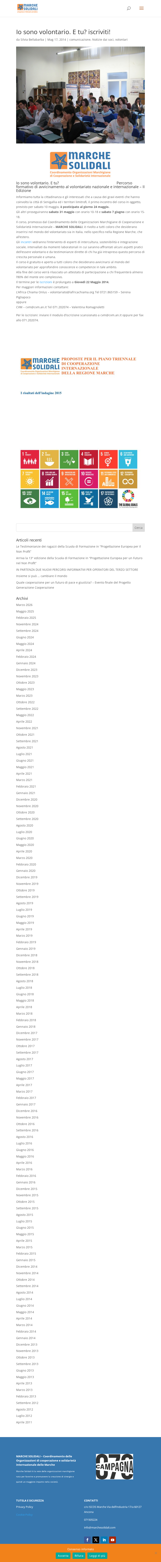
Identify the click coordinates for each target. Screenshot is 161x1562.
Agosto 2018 (24, 981)
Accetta (63, 1555)
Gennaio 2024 (25, 663)
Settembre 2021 (27, 741)
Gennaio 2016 (25, 1182)
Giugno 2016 (25, 1150)
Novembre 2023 (27, 676)
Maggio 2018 (25, 1000)
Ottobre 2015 (25, 1202)
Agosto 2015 (24, 1215)
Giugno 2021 (25, 760)
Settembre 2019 (27, 897)
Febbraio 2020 (26, 864)
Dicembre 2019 (26, 877)
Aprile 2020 (24, 851)
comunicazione (80, 40)
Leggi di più (97, 1555)
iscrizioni (46, 282)
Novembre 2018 (27, 962)
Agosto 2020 (24, 825)
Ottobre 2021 (25, 735)
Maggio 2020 (25, 845)
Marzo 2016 (24, 1169)
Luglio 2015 (24, 1221)
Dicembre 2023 (26, 670)
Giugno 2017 (25, 1072)
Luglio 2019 (24, 910)
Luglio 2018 (24, 988)
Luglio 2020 (24, 832)
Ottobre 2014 (25, 1280)
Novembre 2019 (27, 884)
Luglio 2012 (24, 1416)
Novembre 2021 (27, 728)
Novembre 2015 (27, 1195)
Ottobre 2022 (25, 702)
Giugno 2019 (25, 916)
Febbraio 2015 (26, 1253)
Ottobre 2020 (25, 812)
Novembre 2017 (27, 1039)
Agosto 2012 (24, 1409)
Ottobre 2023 (25, 683)
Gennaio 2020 (25, 871)
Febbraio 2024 (26, 657)
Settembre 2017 (27, 1052)
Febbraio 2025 (26, 618)
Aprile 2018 (24, 1007)
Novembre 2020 (27, 806)
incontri (26, 242)
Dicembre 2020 (26, 799)
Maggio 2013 (25, 1377)
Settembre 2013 (27, 1364)
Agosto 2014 (24, 1292)
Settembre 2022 (27, 709)
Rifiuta (79, 1555)
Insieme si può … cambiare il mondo (41, 576)
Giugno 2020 (25, 838)
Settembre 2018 (27, 975)
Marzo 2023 (24, 696)
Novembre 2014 (27, 1273)
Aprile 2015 (24, 1241)
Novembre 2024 (27, 624)
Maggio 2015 (25, 1234)
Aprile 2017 (24, 1085)
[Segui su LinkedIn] (104, 1540)
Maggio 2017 (25, 1078)
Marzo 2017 (24, 1091)
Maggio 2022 (25, 715)
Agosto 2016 (24, 1137)
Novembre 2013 (27, 1351)
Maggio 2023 (25, 689)
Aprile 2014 (24, 1318)
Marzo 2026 (24, 605)
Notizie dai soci (103, 40)
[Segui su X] (95, 1540)
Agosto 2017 (24, 1059)
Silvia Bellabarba (32, 40)
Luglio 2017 (24, 1065)
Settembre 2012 (27, 1403)
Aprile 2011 (24, 1422)
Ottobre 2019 (25, 890)
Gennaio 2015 (25, 1260)
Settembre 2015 (27, 1208)
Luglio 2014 (24, 1299)
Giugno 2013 (25, 1370)
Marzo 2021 (24, 780)
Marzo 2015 (24, 1247)
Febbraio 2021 (26, 786)
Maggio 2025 (25, 611)
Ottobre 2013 (25, 1357)
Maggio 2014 (25, 1312)
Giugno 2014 (25, 1305)
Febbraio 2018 (26, 1020)
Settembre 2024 (27, 631)
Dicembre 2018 (26, 955)
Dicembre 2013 (26, 1344)
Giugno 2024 (25, 637)
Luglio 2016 (24, 1143)
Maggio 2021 (25, 767)
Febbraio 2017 (26, 1098)
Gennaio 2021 (25, 793)
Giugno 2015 (25, 1228)
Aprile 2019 (24, 929)
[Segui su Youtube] (112, 1540)
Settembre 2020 (27, 819)
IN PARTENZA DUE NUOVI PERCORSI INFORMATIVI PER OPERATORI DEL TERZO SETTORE (77, 570)
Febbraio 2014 (26, 1331)
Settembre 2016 (27, 1130)
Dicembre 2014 (26, 1267)
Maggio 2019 (25, 923)
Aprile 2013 (24, 1383)
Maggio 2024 (25, 644)
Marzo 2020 (24, 858)
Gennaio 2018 (25, 1027)
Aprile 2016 (24, 1163)
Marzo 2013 (24, 1390)
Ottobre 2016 (25, 1124)
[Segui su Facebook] (87, 1540)
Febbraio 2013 (26, 1396)
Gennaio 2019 (25, 949)
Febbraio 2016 (26, 1176)
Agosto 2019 (24, 903)
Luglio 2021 (24, 754)
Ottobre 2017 (25, 1046)
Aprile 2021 (24, 774)
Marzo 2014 (24, 1325)
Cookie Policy (24, 1514)
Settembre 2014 (27, 1286)
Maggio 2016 (25, 1156)
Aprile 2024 (24, 650)
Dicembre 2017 (26, 1033)
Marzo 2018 (24, 1013)
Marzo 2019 (24, 936)
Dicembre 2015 (26, 1189)
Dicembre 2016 (26, 1111)
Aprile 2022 (24, 721)
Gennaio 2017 (25, 1104)
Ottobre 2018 (25, 968)
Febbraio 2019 (26, 942)
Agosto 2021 (24, 747)
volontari (121, 40)
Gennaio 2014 (25, 1338)
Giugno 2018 (25, 994)
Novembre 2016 (27, 1117)
